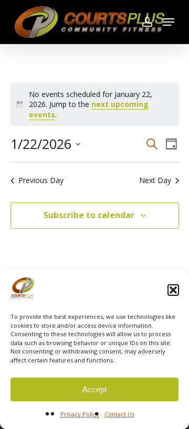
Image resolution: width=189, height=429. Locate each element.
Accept (94, 389)
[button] (173, 290)
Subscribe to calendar (89, 215)
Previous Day (41, 180)
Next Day (155, 180)
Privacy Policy (79, 414)
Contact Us (119, 414)
